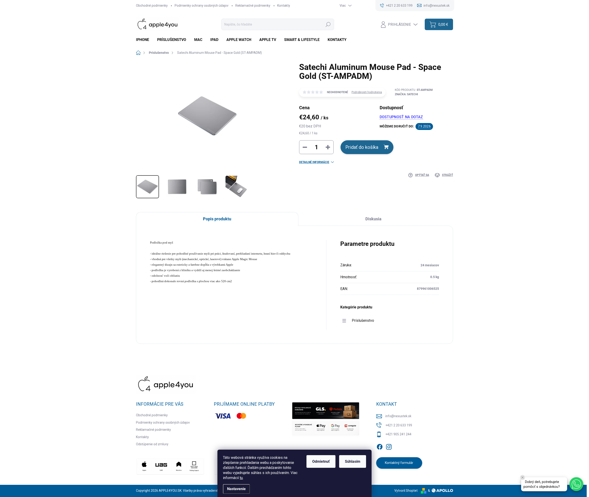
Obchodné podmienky (152, 5)
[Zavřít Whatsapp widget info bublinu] (522, 477)
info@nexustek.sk (398, 416)
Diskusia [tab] (373, 218)
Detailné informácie (314, 162)
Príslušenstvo (363, 320)
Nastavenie (236, 489)
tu (241, 478)
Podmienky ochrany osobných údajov (201, 5)
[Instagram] (388, 445)
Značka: (406, 94)
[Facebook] (379, 445)
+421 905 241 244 (398, 434)
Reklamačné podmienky (252, 5)
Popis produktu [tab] (217, 218)
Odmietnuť (321, 461)
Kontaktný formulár (399, 463)
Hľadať (328, 24)
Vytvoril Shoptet (406, 490)
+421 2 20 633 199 (398, 425)
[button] (576, 484)
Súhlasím (352, 461)
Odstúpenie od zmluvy (152, 444)
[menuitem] (144, 40)
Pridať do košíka (361, 147)
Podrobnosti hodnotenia (367, 92)
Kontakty (283, 5)
